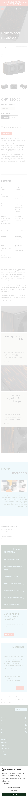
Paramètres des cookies (14, 787)
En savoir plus (5, 783)
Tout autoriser (14, 794)
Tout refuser (14, 790)
